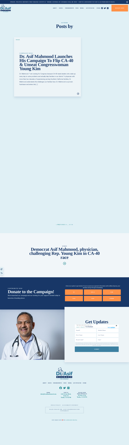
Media (70, 383)
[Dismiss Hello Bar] (127, 2)
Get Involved (77, 383)
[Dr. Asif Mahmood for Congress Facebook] (102, 8)
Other (112, 298)
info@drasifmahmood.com (48, 394)
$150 (74, 298)
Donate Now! (119, 8)
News (65, 383)
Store (84, 383)
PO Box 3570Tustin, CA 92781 (82, 396)
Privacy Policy (56, 405)
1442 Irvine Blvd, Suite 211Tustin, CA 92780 (66, 395)
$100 (111, 292)
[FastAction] (111, 326)
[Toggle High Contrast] (1, 269)
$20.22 (93, 292)
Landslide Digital (71, 420)
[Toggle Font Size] (1, 273)
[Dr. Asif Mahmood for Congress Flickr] (108, 8)
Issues (50, 383)
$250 (93, 298)
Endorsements (57, 383)
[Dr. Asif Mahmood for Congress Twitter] (105, 8)
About (44, 383)
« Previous (60, 224)
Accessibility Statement (70, 405)
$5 (74, 292)
